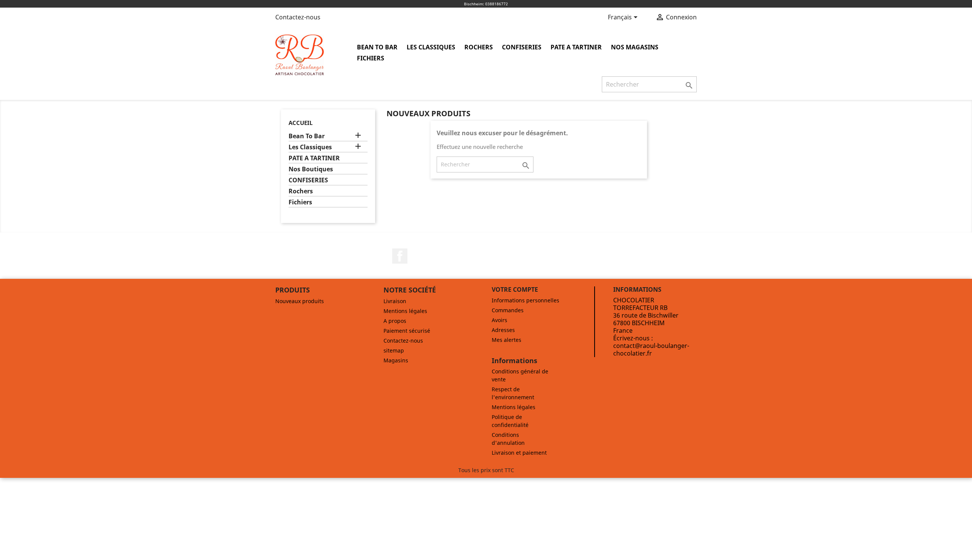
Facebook (399, 256)
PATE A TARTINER (576, 47)
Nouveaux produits (299, 301)
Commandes (508, 310)
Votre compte (515, 289)
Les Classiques (431, 47)
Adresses (503, 330)
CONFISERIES (521, 47)
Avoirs (499, 320)
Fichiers (370, 58)
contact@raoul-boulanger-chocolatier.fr (651, 349)
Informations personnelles (525, 300)
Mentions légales (405, 311)
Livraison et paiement (519, 452)
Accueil (300, 122)
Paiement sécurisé (406, 330)
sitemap (393, 350)
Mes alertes (506, 339)
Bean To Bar (377, 47)
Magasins (395, 360)
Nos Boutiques (311, 169)
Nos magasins (634, 47)
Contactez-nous (297, 17)
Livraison (394, 301)
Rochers (478, 47)
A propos (394, 320)
